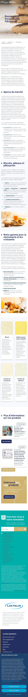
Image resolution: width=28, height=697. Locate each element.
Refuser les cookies (14, 690)
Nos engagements (8, 639)
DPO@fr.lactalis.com (5, 583)
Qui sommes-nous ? (9, 637)
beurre (7, 183)
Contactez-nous (9, 497)
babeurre (7, 207)
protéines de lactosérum (12, 199)
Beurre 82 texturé (8, 271)
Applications (10, 42)
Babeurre (6, 290)
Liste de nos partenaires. (6, 682)
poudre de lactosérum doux (16, 277)
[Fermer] (25, 655)
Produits (5, 642)
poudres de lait (10, 195)
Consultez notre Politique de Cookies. (11, 680)
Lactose (6, 277)
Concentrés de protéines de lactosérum (14, 283)
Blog (4, 649)
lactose (7, 188)
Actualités (6, 647)
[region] (14, 675)
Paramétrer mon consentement (14, 694)
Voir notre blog (6, 441)
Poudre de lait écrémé (10, 288)
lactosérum (14, 188)
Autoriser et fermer (14, 686)
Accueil (3, 42)
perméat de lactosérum (10, 279)
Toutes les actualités (8, 470)
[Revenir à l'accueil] (4, 2)
